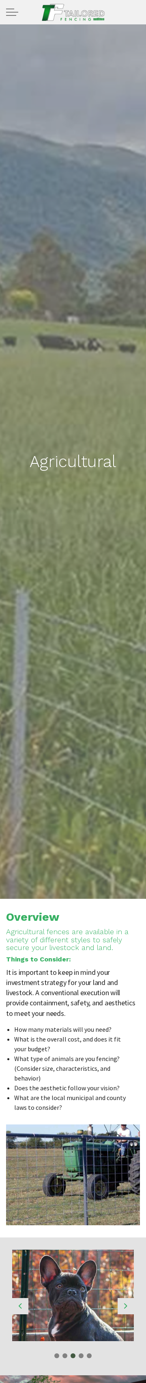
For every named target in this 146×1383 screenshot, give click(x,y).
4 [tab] (81, 1355)
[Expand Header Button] (12, 12)
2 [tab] (64, 1355)
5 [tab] (89, 1355)
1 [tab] (56, 1355)
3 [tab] (73, 1355)
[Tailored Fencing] (73, 12)
